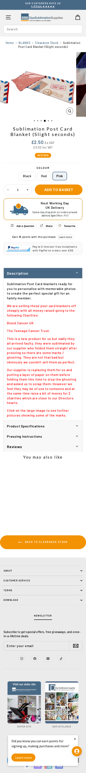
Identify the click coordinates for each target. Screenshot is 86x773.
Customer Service (17, 580)
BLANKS (24, 43)
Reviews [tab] (14, 446)
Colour (43, 167)
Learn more (65, 237)
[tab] (43, 426)
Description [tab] (17, 273)
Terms (8, 590)
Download (11, 600)
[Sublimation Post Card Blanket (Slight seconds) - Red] (18, 515)
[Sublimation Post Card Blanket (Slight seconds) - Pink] (23, 515)
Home (10, 43)
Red (44, 176)
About (8, 570)
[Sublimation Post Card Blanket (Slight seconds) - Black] (13, 515)
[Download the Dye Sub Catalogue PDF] (61, 702)
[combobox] (43, 29)
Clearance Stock (46, 43)
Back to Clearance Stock (46, 541)
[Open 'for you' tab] (77, 751)
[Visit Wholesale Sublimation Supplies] (24, 702)
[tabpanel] (43, 349)
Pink (59, 176)
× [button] (75, 738)
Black (27, 176)
